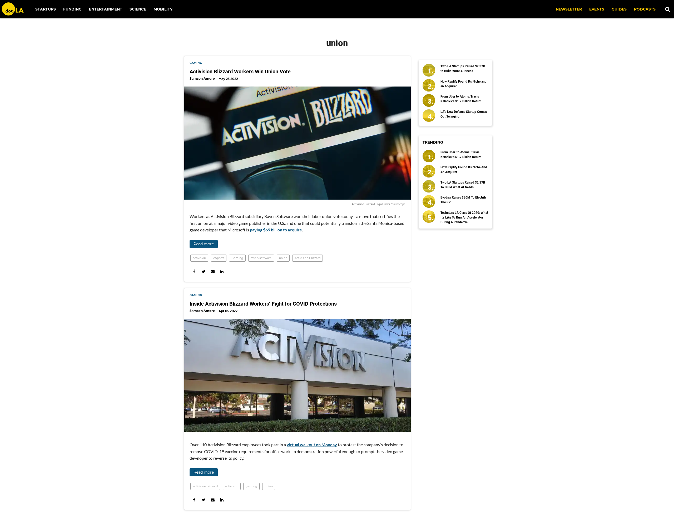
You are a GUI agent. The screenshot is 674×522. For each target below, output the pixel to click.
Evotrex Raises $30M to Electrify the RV (463, 200)
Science (138, 9)
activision (199, 258)
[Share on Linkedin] (221, 271)
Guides (619, 9)
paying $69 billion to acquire (276, 229)
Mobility (162, 9)
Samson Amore (202, 78)
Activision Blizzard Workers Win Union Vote (240, 71)
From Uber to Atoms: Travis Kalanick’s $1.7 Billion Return (461, 99)
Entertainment (105, 9)
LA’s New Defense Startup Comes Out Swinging (463, 114)
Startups (45, 9)
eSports (218, 258)
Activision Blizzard (307, 258)
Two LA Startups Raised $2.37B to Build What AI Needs (462, 68)
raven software (261, 258)
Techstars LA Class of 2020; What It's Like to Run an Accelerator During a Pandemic (464, 217)
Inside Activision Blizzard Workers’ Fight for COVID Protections (263, 304)
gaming (196, 63)
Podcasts (645, 9)
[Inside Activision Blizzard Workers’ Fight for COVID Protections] (297, 375)
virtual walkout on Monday (312, 444)
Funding (72, 9)
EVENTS (596, 9)
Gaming (237, 258)
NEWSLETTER (569, 9)
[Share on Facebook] (194, 271)
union (283, 258)
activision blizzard (205, 486)
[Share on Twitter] (203, 271)
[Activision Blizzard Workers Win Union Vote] (297, 143)
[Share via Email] (212, 271)
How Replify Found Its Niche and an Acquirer (463, 84)
